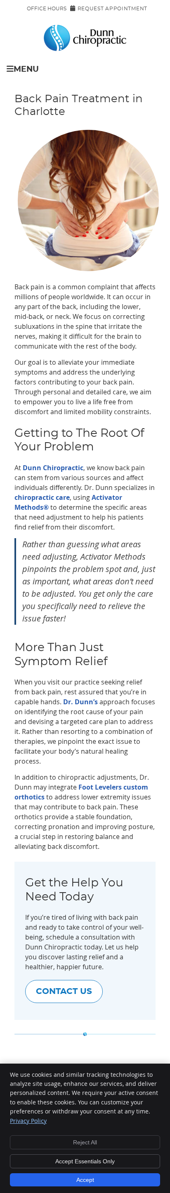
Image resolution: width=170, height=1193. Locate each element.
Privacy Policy (28, 1121)
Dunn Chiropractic (53, 467)
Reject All (85, 1142)
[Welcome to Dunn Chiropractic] (85, 48)
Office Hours (46, 8)
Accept (85, 1180)
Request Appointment (112, 8)
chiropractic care (42, 497)
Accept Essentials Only (85, 1161)
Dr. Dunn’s (80, 701)
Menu (26, 69)
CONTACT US (64, 991)
